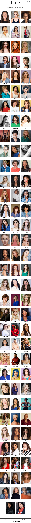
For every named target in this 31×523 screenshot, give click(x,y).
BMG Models (15, 2)
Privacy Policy (24, 519)
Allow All (17, 521)
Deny (13, 521)
